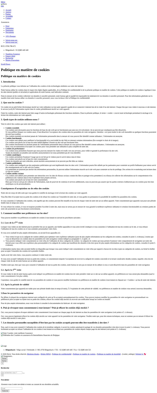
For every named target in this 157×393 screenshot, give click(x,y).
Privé (7, 26)
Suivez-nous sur (12, 40)
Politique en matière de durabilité (109, 354)
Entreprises (10, 28)
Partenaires (9, 30)
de (3, 6)
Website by (139, 354)
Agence (8, 12)
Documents (10, 32)
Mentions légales (33, 354)
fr (1, 6)
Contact (8, 18)
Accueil (8, 10)
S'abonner (5, 391)
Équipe (8, 14)
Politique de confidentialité (61, 354)
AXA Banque (11, 36)
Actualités (9, 16)
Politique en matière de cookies (84, 354)
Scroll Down (5, 64)
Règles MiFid (46, 354)
